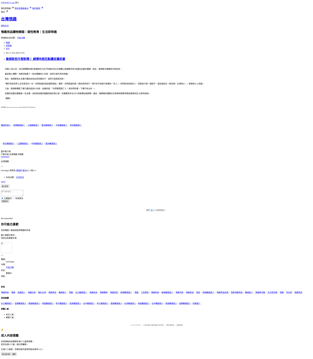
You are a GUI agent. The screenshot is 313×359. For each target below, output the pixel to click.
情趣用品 (5, 292)
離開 (14, 354)
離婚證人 (63, 292)
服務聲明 (180, 325)
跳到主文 (5, 26)
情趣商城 (155, 292)
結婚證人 (21, 292)
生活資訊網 (272, 292)
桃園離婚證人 (208, 292)
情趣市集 (179, 292)
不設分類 (21, 38)
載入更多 (5, 186)
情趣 (13, 292)
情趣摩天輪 (260, 292)
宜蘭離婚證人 (20, 303)
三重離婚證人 (33, 125)
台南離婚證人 (130, 303)
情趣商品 (93, 292)
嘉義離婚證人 (116, 303)
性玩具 (289, 292)
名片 (8, 49)
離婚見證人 (6, 125)
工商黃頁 (145, 292)
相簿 (8, 43)
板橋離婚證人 (19, 125)
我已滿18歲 (6, 354)
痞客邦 (19, 170)
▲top (3, 182)
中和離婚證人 (61, 125)
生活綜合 (20, 177)
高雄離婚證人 (144, 303)
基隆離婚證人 (167, 292)
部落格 (9, 46)
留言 (24, 170)
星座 (198, 292)
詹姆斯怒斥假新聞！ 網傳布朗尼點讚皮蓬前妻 (35, 59)
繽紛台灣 (42, 292)
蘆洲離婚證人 (47, 125)
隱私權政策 (170, 325)
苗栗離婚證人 (75, 303)
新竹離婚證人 (61, 303)
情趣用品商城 (222, 292)
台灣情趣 (9, 19)
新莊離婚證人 (76, 125)
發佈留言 (5, 201)
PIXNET (138, 325)
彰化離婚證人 (103, 303)
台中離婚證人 (89, 303)
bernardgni (5, 157)
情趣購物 (104, 292)
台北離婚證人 (81, 292)
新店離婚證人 (9, 144)
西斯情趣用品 (237, 292)
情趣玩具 (32, 292)
